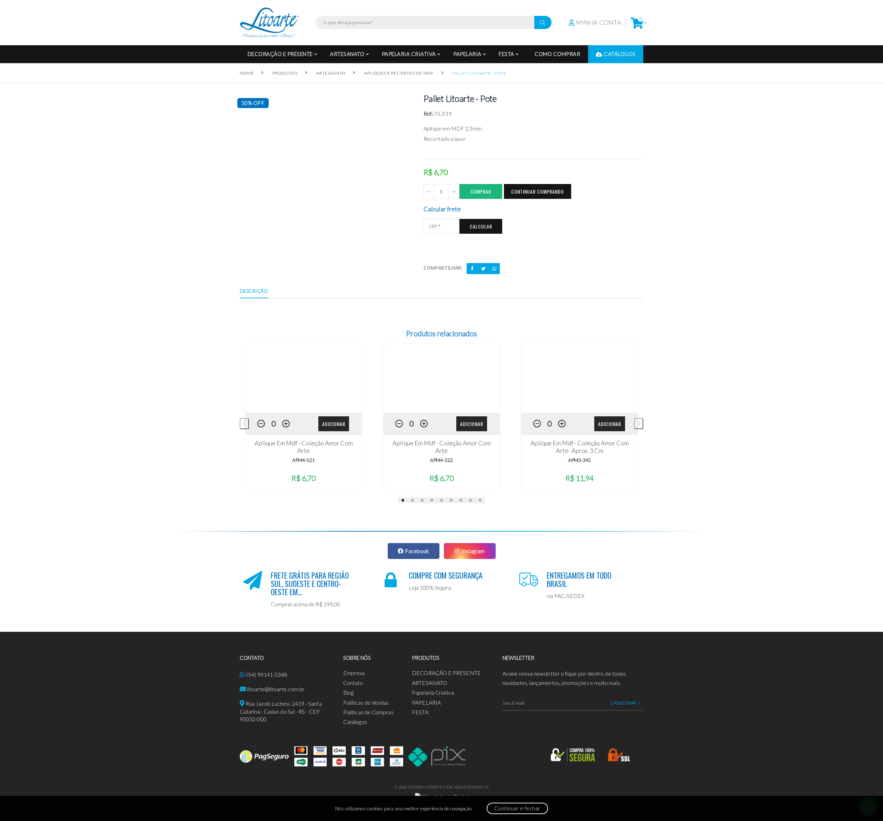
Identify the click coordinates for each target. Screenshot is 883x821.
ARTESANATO (347, 54)
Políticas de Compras (368, 712)
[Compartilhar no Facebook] (472, 268)
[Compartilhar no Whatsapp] (494, 268)
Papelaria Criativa (409, 54)
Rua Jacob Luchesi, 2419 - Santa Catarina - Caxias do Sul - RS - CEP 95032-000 (281, 711)
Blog (348, 692)
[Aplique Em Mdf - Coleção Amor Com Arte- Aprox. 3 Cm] (579, 378)
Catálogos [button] (620, 54)
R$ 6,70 (303, 478)
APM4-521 (303, 460)
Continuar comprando (537, 191)
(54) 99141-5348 (266, 674)
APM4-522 (441, 460)
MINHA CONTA (598, 22)
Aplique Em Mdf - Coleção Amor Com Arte (304, 447)
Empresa (354, 672)
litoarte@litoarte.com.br (276, 689)
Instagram (473, 551)
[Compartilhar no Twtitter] (483, 268)
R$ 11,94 (579, 478)
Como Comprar (557, 54)
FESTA (506, 54)
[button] (637, 23)
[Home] (269, 22)
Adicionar (333, 423)
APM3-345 (579, 460)
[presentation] (244, 423)
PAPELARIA (467, 54)
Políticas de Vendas (366, 702)
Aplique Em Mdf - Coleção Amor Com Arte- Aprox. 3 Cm (579, 447)
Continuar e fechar (517, 808)
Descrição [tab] (254, 291)
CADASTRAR (624, 703)
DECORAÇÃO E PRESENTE (280, 54)
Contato (353, 682)
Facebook (417, 551)
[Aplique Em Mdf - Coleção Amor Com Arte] (303, 378)
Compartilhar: (443, 267)
